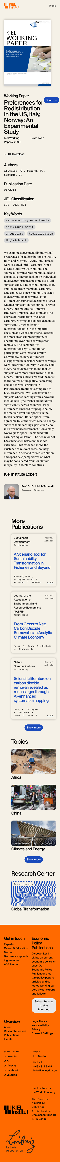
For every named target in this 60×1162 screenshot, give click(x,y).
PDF (52, 582)
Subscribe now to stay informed (44, 1005)
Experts (9, 944)
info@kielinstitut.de (45, 1070)
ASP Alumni (11, 964)
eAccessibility (40, 1025)
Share (50, 100)
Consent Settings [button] (42, 1033)
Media (8, 952)
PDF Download (15, 154)
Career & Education (16, 948)
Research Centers (15, 1031)
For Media (39, 1056)
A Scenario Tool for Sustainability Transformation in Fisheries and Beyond (32, 561)
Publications (11, 1035)
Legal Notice (39, 1021)
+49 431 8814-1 (42, 1066)
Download (37, 138)
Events (8, 1039)
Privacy (36, 1029)
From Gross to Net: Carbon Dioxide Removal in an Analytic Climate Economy (33, 631)
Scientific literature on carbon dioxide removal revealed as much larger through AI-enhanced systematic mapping (32, 689)
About (8, 1027)
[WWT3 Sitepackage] (16, 6)
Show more (33, 727)
